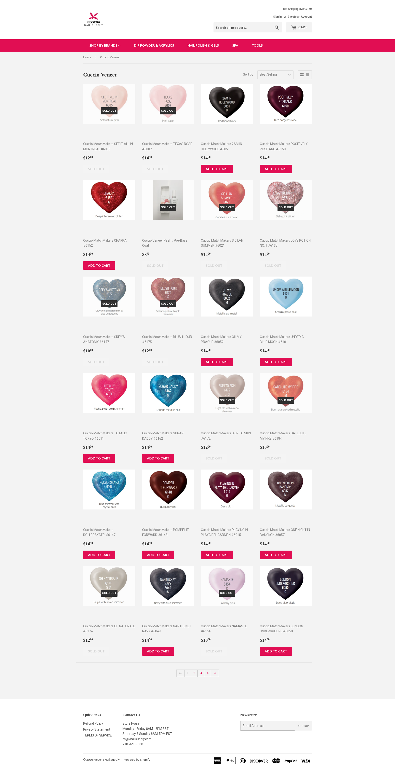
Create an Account (300, 16)
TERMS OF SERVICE (97, 735)
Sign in (277, 16)
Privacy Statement (96, 729)
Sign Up (303, 726)
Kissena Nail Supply (106, 759)
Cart (302, 27)
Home (87, 57)
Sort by (248, 74)
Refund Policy (93, 723)
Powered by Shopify (137, 759)
